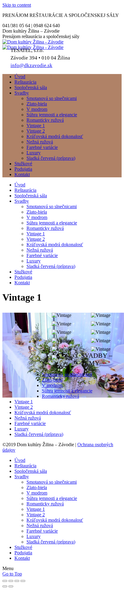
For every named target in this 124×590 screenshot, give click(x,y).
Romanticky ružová (60, 396)
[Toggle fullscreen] (16, 581)
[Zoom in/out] (22, 581)
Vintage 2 (23, 407)
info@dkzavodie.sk (31, 65)
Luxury (21, 428)
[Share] (10, 581)
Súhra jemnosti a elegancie (67, 390)
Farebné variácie (30, 423)
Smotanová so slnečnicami (67, 374)
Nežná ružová (27, 418)
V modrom (52, 385)
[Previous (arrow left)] (4, 586)
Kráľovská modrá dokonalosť (42, 412)
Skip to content (16, 5)
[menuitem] (19, 76)
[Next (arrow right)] (10, 586)
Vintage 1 (23, 401)
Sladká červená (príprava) (38, 434)
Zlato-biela (52, 379)
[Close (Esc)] (4, 581)
